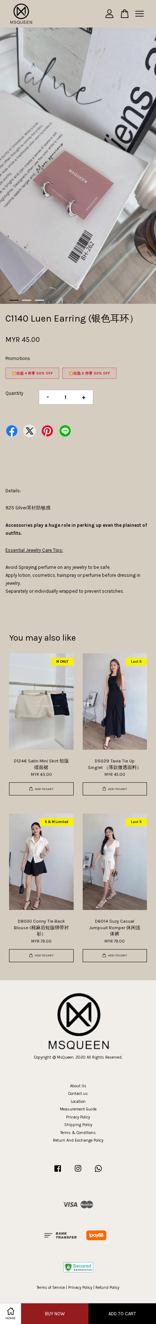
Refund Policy (107, 1287)
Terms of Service (51, 1287)
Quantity (14, 393)
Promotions (17, 358)
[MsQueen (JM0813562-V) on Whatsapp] (98, 1172)
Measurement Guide (78, 1109)
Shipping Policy (78, 1124)
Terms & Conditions (78, 1132)
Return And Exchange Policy (78, 1140)
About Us (78, 1086)
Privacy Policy (78, 1117)
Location (78, 1101)
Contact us (78, 1093)
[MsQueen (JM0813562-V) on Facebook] (58, 1172)
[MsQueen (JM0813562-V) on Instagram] (78, 1172)
